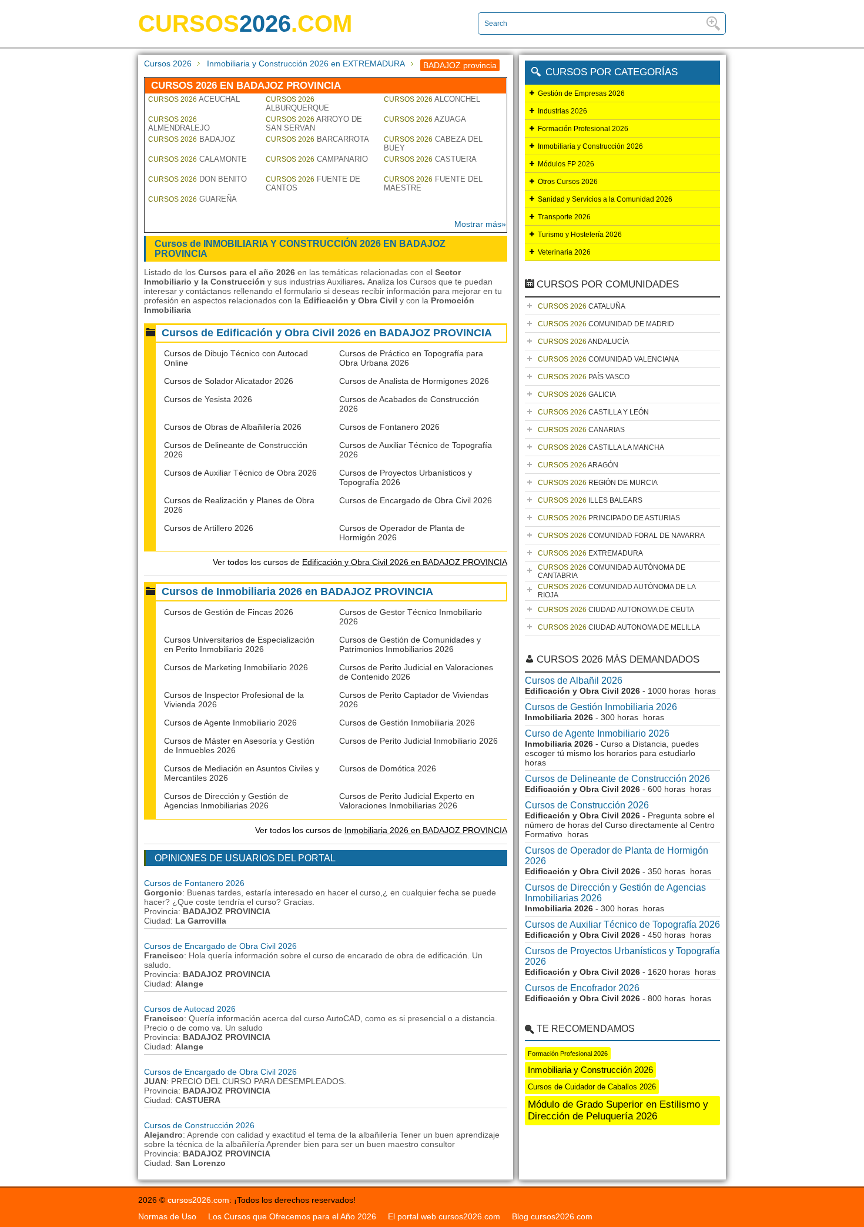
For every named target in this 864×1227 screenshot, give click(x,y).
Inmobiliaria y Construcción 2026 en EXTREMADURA (306, 63)
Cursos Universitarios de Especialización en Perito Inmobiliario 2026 (239, 644)
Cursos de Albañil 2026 (573, 681)
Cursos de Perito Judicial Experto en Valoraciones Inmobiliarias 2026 (406, 800)
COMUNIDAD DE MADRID (606, 324)
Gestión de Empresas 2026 (581, 93)
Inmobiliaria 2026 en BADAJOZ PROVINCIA (425, 830)
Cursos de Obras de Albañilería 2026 (233, 427)
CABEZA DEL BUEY (433, 143)
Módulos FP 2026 (566, 164)
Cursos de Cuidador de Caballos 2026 (592, 1086)
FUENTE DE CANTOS (313, 183)
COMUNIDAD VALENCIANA (608, 359)
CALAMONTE (197, 159)
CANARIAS (581, 430)
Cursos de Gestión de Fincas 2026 (228, 612)
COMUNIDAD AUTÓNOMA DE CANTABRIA (611, 571)
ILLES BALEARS (590, 500)
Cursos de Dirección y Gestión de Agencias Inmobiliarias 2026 (226, 800)
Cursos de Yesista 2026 (208, 399)
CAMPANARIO (317, 159)
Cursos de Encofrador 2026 (582, 988)
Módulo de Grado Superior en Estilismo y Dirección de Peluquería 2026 (618, 1110)
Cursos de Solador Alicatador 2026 (228, 381)
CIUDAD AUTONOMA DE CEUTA (616, 610)
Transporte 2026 (564, 217)
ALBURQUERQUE (297, 103)
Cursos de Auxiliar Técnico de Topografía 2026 (622, 925)
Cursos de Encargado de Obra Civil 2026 (415, 500)
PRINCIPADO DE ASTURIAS (609, 518)
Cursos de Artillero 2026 (208, 528)
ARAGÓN (578, 465)
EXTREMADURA (590, 553)
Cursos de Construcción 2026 (199, 1125)
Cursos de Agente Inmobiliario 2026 (230, 722)
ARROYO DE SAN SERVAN (314, 123)
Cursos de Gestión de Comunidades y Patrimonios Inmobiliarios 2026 (410, 644)
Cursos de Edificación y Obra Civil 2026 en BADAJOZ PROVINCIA (327, 333)
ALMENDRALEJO (179, 123)
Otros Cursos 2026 (568, 182)
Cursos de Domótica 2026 (387, 768)
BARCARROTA (317, 139)
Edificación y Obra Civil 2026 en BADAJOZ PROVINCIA (404, 562)
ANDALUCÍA (583, 341)
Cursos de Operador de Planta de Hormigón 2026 (616, 855)
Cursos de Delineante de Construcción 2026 (617, 779)
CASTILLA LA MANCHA (601, 447)
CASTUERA (430, 159)
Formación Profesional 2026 (583, 129)
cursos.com (245, 23)
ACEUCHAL (194, 99)
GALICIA (577, 394)
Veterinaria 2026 (564, 252)
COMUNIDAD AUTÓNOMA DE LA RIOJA (617, 591)
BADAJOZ (191, 139)
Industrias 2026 (562, 111)
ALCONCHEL (432, 99)
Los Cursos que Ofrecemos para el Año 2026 (292, 1216)
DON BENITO (197, 179)
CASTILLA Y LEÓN (593, 412)
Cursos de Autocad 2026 (190, 1009)
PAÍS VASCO (583, 377)
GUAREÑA (192, 199)
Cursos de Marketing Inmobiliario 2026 (236, 667)
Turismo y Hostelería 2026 (580, 234)
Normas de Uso (167, 1216)
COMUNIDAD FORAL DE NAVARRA (621, 535)
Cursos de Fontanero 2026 (389, 427)
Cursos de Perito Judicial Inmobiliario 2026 (418, 740)
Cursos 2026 (168, 63)
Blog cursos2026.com (552, 1216)
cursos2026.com (198, 1200)
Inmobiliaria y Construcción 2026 (590, 146)
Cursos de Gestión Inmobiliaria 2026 (407, 722)
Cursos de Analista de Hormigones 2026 (414, 381)
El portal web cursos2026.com (444, 1216)
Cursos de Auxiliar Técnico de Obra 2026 (240, 472)
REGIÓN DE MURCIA (598, 483)
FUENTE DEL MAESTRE (433, 183)
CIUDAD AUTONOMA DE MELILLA (619, 627)
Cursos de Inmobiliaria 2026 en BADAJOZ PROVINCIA (297, 591)
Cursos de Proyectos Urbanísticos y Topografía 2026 (622, 956)
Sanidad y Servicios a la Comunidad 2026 (605, 199)
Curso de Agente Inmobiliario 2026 (597, 733)
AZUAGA (425, 119)
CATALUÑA (581, 306)
